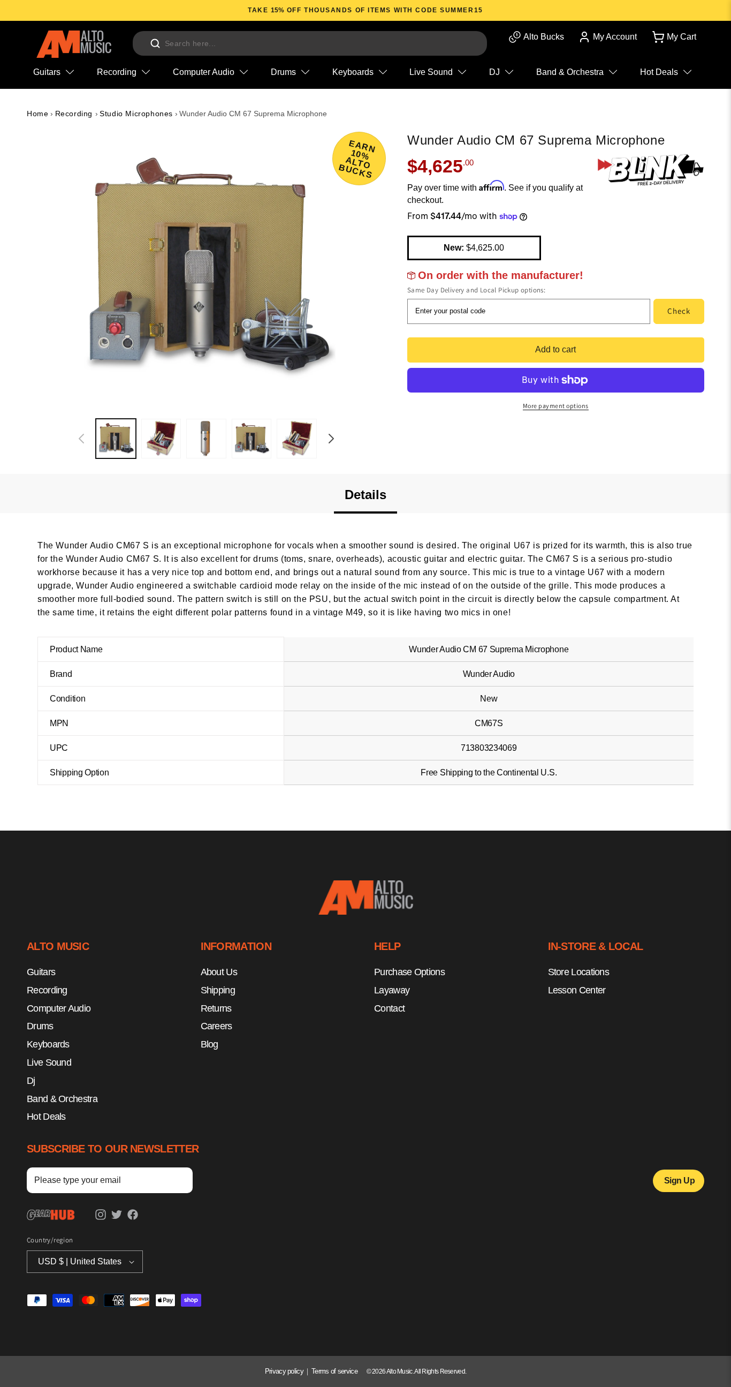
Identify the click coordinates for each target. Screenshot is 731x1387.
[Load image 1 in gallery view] (116, 439)
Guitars (41, 972)
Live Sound (49, 1062)
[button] (673, 37)
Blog (209, 1044)
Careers (216, 1026)
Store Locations (579, 972)
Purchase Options (409, 972)
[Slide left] (81, 438)
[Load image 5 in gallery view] (297, 439)
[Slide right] (331, 438)
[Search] (155, 43)
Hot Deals (46, 1116)
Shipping (218, 989)
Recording (75, 113)
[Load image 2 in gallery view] (161, 439)
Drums (40, 1026)
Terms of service (334, 1371)
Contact (389, 1007)
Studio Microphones (136, 113)
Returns (216, 1007)
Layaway (391, 989)
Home (37, 113)
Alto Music (399, 1371)
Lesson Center (577, 989)
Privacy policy (284, 1371)
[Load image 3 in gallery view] (206, 439)
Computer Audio (58, 1007)
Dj (31, 1080)
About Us (219, 972)
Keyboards (48, 1044)
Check (678, 311)
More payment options (556, 406)
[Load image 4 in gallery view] (252, 439)
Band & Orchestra (62, 1098)
